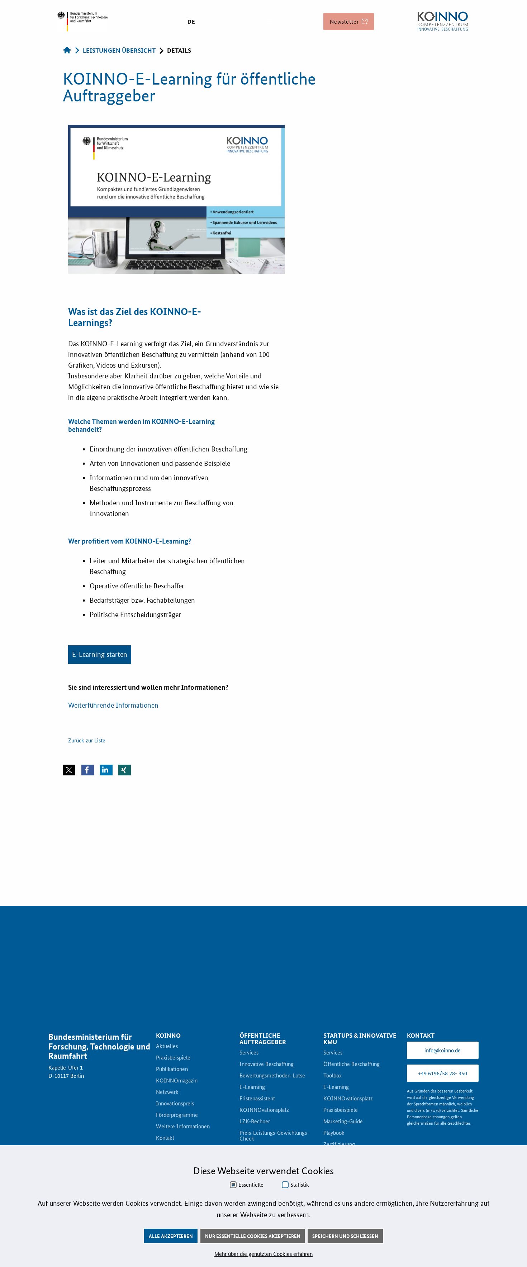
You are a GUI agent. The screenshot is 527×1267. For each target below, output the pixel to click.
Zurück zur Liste (86, 885)
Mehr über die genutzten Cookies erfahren (263, 1253)
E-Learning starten (99, 799)
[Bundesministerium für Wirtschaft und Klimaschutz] (443, 21)
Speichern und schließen (345, 1235)
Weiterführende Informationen (113, 850)
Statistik (299, 1184)
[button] (69, 915)
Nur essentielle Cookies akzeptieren (252, 1235)
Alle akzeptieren (171, 1235)
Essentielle (251, 1184)
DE (191, 21)
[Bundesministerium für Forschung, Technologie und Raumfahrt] (82, 21)
